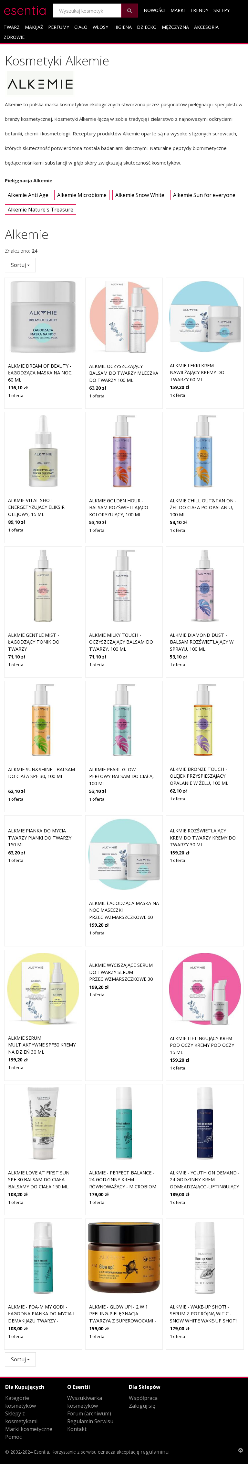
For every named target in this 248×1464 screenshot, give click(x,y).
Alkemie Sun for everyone (204, 195)
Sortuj (19, 265)
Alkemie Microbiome (82, 195)
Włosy (100, 27)
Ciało (81, 27)
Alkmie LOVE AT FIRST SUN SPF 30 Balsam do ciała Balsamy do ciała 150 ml (38, 1180)
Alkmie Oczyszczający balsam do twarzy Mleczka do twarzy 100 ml (123, 373)
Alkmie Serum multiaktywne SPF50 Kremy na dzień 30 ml (42, 1045)
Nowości (154, 10)
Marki (177, 10)
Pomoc (13, 1436)
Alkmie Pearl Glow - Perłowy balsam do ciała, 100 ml (121, 776)
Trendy (199, 10)
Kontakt (77, 1429)
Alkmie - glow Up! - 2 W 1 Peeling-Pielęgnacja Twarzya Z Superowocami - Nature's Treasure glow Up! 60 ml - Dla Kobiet (124, 1321)
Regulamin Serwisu (90, 1421)
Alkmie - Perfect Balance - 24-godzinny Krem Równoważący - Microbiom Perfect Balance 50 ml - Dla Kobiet (124, 1187)
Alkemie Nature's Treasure (40, 209)
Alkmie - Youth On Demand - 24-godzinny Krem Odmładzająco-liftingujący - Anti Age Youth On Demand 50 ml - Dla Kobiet (205, 1187)
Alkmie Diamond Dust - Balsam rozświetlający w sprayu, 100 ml (201, 642)
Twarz (12, 27)
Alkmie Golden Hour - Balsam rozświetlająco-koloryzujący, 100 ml (119, 508)
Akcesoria (206, 27)
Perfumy (58, 27)
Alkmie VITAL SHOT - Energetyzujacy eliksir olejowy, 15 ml (36, 507)
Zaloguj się (142, 1405)
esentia (25, 9)
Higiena (122, 27)
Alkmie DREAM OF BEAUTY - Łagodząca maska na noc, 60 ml (40, 373)
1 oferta (15, 395)
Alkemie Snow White (139, 195)
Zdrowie (14, 37)
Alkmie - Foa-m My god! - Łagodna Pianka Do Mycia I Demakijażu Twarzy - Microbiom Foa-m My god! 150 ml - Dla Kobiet (41, 1321)
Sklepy (221, 10)
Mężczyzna (175, 27)
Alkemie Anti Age (28, 195)
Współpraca (143, 1397)
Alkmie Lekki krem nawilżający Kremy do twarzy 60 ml (197, 372)
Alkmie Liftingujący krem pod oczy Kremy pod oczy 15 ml (202, 1045)
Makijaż (34, 27)
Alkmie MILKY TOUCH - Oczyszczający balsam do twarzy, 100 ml (121, 642)
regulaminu (154, 1451)
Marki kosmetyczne (28, 1429)
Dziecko (147, 27)
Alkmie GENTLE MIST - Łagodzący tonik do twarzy (33, 642)
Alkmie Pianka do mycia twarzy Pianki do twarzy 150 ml (39, 838)
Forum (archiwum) (89, 1413)
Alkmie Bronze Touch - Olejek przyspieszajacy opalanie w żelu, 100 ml (199, 776)
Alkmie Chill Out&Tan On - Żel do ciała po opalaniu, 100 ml (203, 508)
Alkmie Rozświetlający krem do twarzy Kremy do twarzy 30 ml (203, 838)
